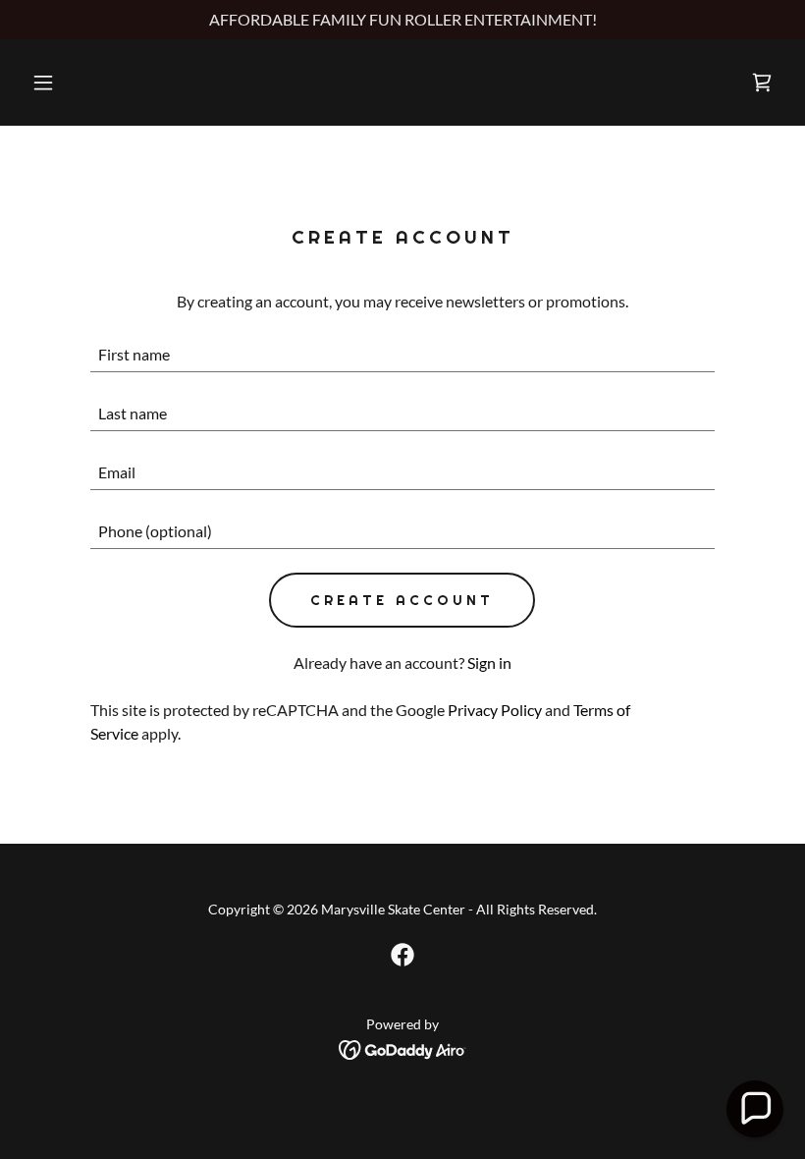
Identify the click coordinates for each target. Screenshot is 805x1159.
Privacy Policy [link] (495, 709)
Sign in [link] (489, 662)
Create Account (402, 600)
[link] (761, 82)
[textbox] (402, 354)
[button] (80, 82)
